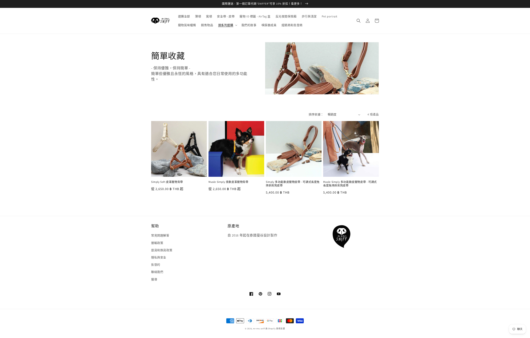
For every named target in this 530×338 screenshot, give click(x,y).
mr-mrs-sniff (259, 328)
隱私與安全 (158, 257)
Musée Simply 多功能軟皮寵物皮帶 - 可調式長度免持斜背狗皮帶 (350, 183)
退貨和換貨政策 (161, 250)
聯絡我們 (157, 272)
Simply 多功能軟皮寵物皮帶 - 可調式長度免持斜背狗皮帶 (293, 183)
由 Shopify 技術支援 (275, 328)
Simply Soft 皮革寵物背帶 (167, 182)
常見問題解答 (160, 235)
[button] (227, 25)
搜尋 (154, 279)
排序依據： (316, 114)
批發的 (155, 265)
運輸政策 (157, 243)
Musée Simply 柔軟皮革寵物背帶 (228, 182)
